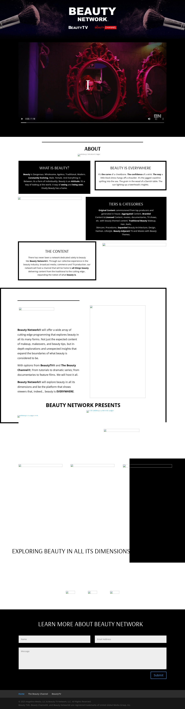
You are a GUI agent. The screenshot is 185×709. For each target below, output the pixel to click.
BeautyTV (56, 693)
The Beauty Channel (38, 693)
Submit (158, 675)
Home (21, 693)
